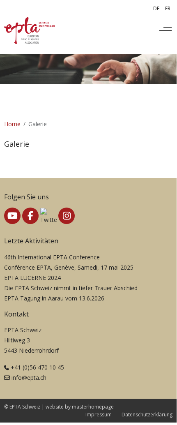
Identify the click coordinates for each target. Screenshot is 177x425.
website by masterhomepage (80, 406)
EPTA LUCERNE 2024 (32, 278)
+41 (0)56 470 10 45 (37, 367)
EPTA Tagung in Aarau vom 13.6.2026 (54, 298)
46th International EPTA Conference (52, 257)
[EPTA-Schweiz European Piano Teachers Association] (29, 30)
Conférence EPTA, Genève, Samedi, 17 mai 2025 (68, 267)
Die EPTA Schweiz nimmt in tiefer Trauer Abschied (71, 288)
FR (167, 8)
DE (156, 8)
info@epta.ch (28, 377)
